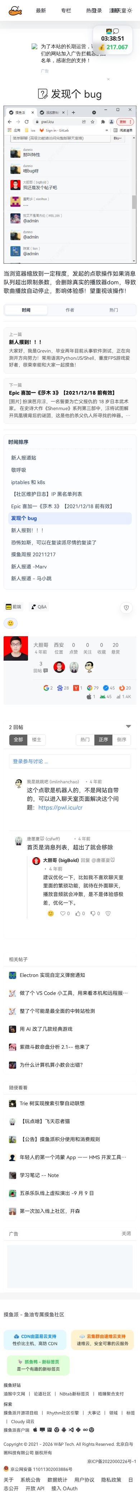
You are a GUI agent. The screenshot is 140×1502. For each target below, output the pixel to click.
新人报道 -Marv (29, 567)
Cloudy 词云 (22, 1421)
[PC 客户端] (42, 1430)
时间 (26, 310)
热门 (91, 11)
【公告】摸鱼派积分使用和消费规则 (60, 1139)
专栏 (66, 11)
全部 (18, 740)
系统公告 (30, 1480)
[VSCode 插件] (71, 1430)
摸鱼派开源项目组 (21, 1412)
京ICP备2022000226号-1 (111, 1461)
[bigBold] (36, 861)
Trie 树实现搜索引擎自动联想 (52, 1103)
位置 (59, 648)
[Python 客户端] (78, 1430)
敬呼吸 (18, 470)
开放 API (35, 1488)
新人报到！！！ (28, 530)
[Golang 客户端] (85, 1430)
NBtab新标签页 (74, 1393)
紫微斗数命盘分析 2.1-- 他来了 (55, 1047)
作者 (70, 310)
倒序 (121, 740)
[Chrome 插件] (56, 1430)
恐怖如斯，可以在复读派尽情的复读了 (54, 543)
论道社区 (42, 1393)
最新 (41, 11)
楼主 (36, 740)
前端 (17, 606)
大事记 (94, 1412)
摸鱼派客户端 (16, 1430)
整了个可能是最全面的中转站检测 (57, 1011)
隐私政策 (111, 1480)
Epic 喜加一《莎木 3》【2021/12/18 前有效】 (63, 506)
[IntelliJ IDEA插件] (49, 1430)
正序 (103, 740)
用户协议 (84, 1480)
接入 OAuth (64, 1488)
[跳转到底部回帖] (128, 727)
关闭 (126, 1234)
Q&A (42, 606)
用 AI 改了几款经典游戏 (46, 1029)
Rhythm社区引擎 (63, 1412)
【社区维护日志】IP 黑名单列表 (46, 494)
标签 (130, 1412)
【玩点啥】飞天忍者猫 (45, 1121)
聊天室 (118, 11)
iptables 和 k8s (28, 482)
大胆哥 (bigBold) (61, 860)
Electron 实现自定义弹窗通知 (52, 975)
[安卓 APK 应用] (63, 1430)
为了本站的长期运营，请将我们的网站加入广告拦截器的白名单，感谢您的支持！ (73, 53)
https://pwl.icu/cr (60, 807)
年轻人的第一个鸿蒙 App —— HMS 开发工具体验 (75, 1157)
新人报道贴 (23, 458)
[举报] (126, 608)
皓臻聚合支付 (111, 1393)
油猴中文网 (14, 1393)
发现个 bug (24, 518)
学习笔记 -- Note (39, 1175)
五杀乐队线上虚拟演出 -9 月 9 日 (57, 1193)
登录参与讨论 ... (30, 761)
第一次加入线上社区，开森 (50, 1211)
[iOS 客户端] (35, 1430)
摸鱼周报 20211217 (33, 554)
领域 (113, 1412)
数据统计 (57, 1480)
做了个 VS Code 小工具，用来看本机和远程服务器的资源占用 (75, 993)
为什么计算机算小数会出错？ (52, 1065)
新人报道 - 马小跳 (31, 579)
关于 (9, 1480)
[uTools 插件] (91, 1430)
